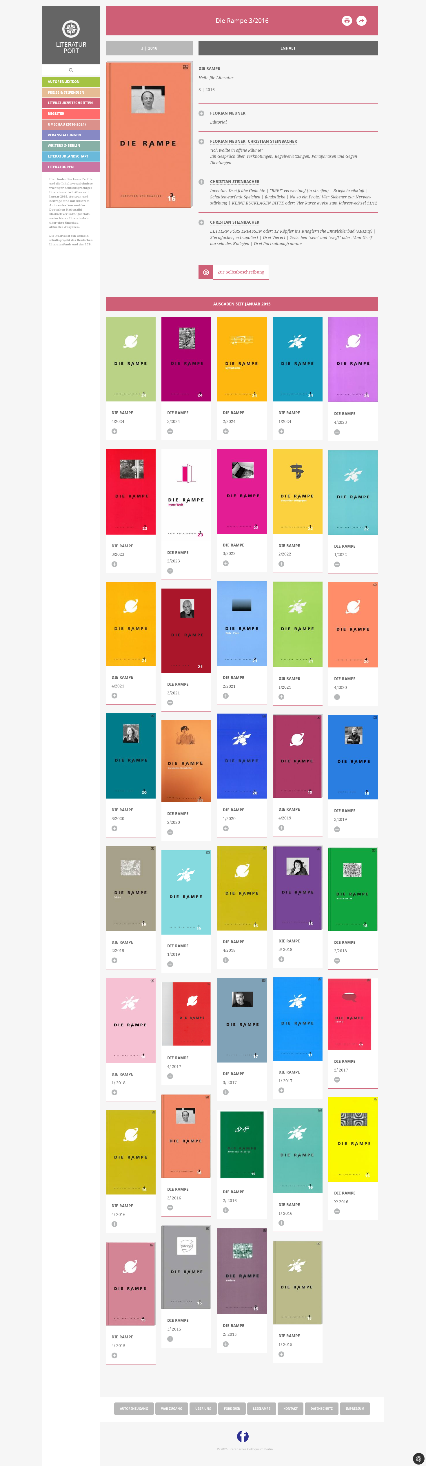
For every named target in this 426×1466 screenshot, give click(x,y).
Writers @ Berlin (64, 145)
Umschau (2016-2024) (67, 124)
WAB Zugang (171, 1408)
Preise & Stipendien (66, 92)
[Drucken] (347, 21)
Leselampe (261, 1408)
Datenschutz (322, 1408)
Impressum (355, 1408)
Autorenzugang (134, 1408)
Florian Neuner (227, 113)
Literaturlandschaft (68, 156)
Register (56, 113)
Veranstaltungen (64, 135)
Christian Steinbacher (272, 141)
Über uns (203, 1408)
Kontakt (290, 1408)
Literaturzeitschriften (70, 102)
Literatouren (61, 166)
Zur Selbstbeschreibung (241, 272)
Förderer (232, 1408)
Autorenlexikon (63, 81)
